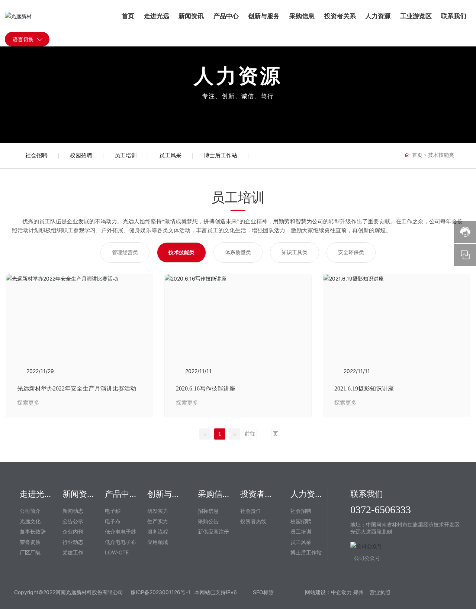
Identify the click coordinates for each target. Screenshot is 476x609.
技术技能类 (181, 252)
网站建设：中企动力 (328, 592)
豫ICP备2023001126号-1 (160, 592)
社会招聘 (36, 155)
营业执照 (380, 592)
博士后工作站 (220, 155)
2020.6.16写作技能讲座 (205, 388)
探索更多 (28, 403)
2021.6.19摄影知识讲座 (364, 388)
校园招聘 (81, 155)
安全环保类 (351, 252)
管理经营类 (125, 252)
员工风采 (170, 155)
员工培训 (126, 155)
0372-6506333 (380, 509)
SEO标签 (263, 592)
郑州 (359, 592)
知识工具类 (295, 252)
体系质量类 (238, 252)
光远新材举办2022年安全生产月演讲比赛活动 (76, 388)
